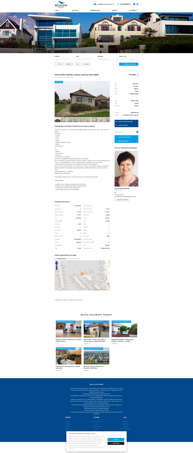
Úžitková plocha (59, 215)
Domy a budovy (96, 421)
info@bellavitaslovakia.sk (105, 4)
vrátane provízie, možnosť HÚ (65, 321)
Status (85, 218)
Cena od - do (122, 56)
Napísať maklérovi (123, 141)
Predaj (59, 64)
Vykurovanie (58, 230)
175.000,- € (133, 75)
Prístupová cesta (87, 248)
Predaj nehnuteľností (59, 77)
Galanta (65, 300)
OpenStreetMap (105, 289)
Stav (56, 218)
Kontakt (115, 10)
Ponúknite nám (95, 10)
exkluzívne (59, 82)
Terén (56, 248)
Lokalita (57, 56)
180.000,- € (59, 370)
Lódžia (85, 230)
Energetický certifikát (88, 242)
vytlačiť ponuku (123, 125)
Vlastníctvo (86, 215)
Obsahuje (100, 56)
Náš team (75, 10)
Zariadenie (57, 239)
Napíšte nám (125, 424)
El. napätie (57, 224)
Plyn (84, 224)
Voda (84, 221)
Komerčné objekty (96, 426)
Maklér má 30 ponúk (122, 199)
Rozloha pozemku (88, 212)
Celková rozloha (59, 212)
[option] (96, 32)
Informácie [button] (133, 10)
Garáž (84, 233)
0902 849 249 (120, 194)
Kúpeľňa (85, 227)
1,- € (57, 343)
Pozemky (96, 429)
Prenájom (68, 64)
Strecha (57, 242)
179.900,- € (115, 343)
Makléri (125, 421)
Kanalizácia (57, 227)
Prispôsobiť (116, 443)
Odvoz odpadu (58, 221)
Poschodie (57, 205)
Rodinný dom (70, 77)
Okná (84, 245)
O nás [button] (56, 10)
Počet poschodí (87, 205)
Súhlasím (116, 439)
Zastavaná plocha (87, 209)
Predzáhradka (58, 245)
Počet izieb (57, 209)
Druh (77, 56)
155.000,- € (87, 343)
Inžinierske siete (59, 236)
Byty (96, 424)
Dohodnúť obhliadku (124, 137)
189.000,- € (87, 370)
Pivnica (56, 233)
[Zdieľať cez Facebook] (137, 132)
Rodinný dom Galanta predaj (75, 300)
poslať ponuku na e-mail (125, 121)
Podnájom (86, 64)
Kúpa (77, 64)
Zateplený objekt (87, 239)
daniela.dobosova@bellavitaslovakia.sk (126, 196)
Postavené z (86, 236)
